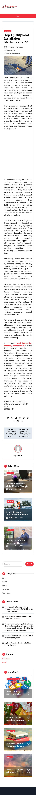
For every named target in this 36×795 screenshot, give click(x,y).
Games (4, 578)
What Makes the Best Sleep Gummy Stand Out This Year (18, 617)
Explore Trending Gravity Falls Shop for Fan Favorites (18, 644)
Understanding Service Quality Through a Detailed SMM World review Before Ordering (19, 609)
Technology (6, 593)
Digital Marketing (13, 679)
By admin (11, 47)
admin (19, 455)
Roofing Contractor (13, 53)
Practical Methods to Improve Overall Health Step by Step (19, 636)
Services (8, 31)
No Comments (10, 50)
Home (4, 586)
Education (10, 731)
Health (4, 582)
